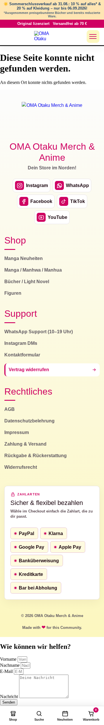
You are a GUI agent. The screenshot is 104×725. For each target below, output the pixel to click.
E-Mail (7, 671)
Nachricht (9, 696)
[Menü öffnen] (93, 36)
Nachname (10, 665)
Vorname (9, 659)
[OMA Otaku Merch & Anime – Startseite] (52, 118)
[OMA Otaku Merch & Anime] (45, 36)
